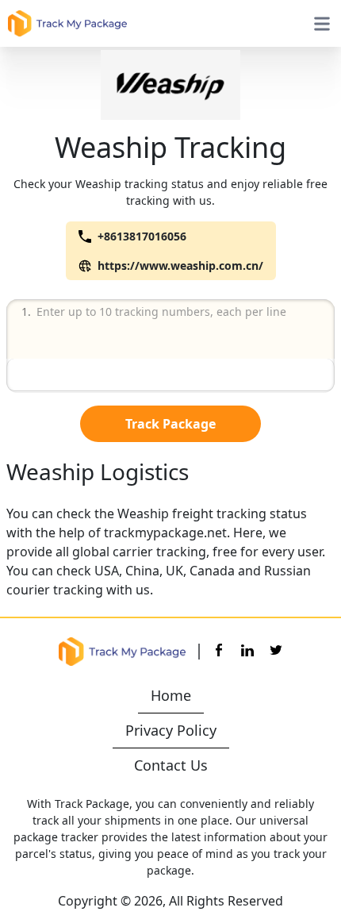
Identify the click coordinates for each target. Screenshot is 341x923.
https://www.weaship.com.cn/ (180, 265)
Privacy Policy (170, 730)
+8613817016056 (142, 236)
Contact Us (171, 765)
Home (171, 695)
